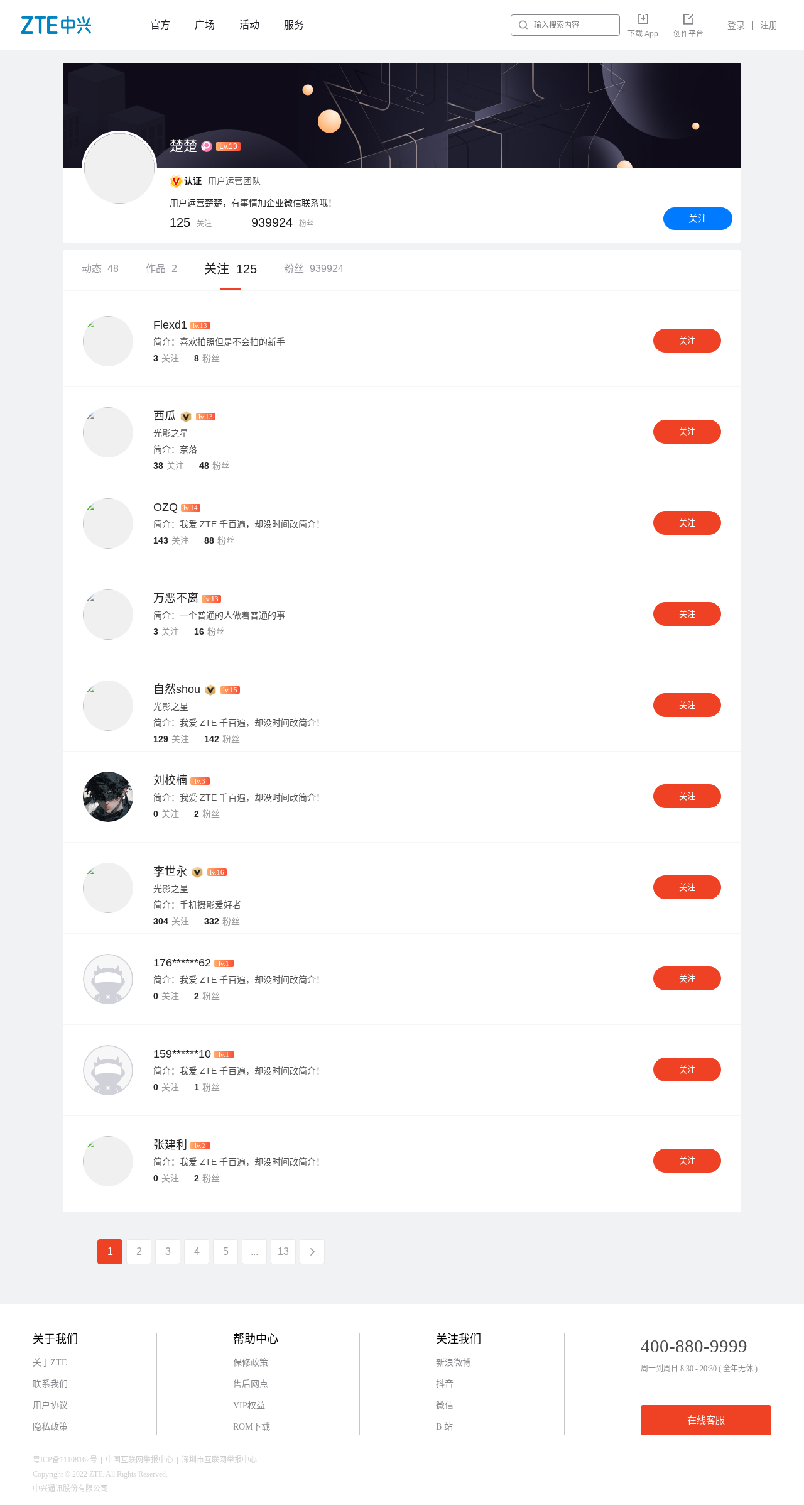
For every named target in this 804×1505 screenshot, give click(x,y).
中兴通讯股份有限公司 (70, 1488)
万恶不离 (175, 598)
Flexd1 (170, 325)
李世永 (170, 871)
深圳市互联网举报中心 (219, 1459)
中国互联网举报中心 (139, 1459)
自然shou (176, 689)
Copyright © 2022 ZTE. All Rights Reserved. (100, 1474)
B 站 (444, 1426)
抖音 (445, 1384)
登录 (736, 25)
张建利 (170, 1145)
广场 (205, 24)
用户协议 (50, 1405)
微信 (445, 1405)
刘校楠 (170, 780)
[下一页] (312, 1252)
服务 (294, 24)
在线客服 (706, 1420)
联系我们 (50, 1384)
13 (283, 1251)
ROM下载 (251, 1426)
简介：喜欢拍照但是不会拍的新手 (219, 342)
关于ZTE (50, 1362)
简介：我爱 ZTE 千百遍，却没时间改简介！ (239, 524)
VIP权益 (249, 1405)
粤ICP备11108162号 (65, 1459)
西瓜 (164, 416)
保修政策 (250, 1362)
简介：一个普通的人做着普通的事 (219, 615)
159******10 (182, 1054)
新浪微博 (453, 1362)
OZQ (165, 507)
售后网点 (250, 1384)
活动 (249, 24)
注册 (769, 25)
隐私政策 (50, 1426)
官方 (160, 24)
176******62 (182, 962)
